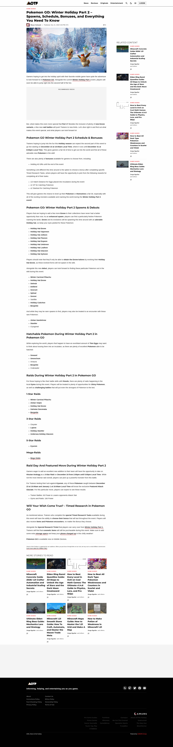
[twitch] (130, 688)
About (28, 696)
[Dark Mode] (131, 3)
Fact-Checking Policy (34, 702)
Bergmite (34, 412)
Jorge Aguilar (31, 591)
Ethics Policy (49, 699)
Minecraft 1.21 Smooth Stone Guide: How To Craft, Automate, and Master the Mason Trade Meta (56, 627)
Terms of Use (49, 705)
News (86, 3)
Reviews (94, 3)
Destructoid (142, 720)
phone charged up (68, 534)
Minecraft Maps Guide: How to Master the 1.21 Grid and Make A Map (76, 624)
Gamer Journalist (90, 723)
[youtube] (144, 688)
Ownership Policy (51, 702)
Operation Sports (121, 723)
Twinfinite (105, 717)
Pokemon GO (48, 80)
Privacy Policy (31, 705)
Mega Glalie (35, 458)
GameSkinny (104, 723)
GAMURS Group (142, 734)
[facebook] (140, 688)
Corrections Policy (33, 699)
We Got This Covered (120, 720)
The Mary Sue (142, 723)
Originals (104, 3)
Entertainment (117, 3)
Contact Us (49, 696)
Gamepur (124, 717)
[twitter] (135, 688)
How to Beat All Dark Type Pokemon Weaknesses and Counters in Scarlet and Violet (97, 582)
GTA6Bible (93, 729)
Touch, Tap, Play (91, 726)
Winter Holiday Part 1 (81, 80)
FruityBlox (124, 726)
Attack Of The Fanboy (139, 717)
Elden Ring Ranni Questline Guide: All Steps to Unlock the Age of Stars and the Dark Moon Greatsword (56, 582)
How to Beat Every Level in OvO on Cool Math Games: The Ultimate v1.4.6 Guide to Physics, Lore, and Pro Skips (138, 112)
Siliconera (105, 720)
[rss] (125, 688)
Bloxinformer (142, 726)
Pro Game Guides (90, 717)
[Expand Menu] (135, 3)
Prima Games (92, 720)
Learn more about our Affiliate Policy (36, 548)
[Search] (127, 3)
